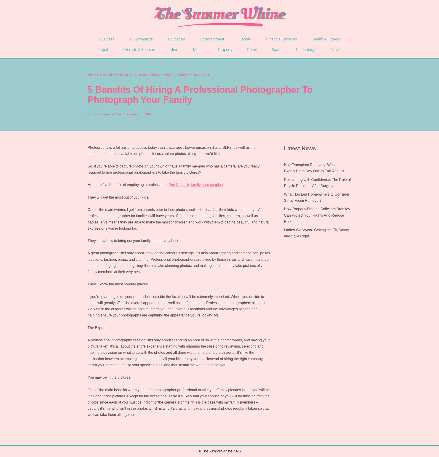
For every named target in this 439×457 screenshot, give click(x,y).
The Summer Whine (106, 114)
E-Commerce (141, 39)
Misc (174, 49)
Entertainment (212, 39)
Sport (276, 49)
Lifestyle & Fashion (139, 49)
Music (198, 49)
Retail (252, 49)
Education (176, 39)
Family (245, 39)
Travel (335, 49)
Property (225, 49)
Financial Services (281, 39)
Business (107, 39)
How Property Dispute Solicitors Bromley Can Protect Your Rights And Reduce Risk (317, 215)
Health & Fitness (326, 39)
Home (92, 75)
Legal (103, 49)
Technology (305, 49)
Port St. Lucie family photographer (196, 185)
